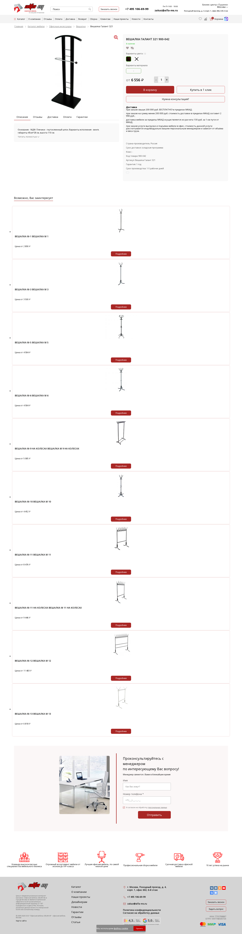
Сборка (93, 19)
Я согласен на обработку (146, 807)
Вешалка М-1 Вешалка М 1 (31, 236)
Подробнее (121, 253)
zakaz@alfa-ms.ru (166, 10)
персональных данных (157, 807)
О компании (34, 19)
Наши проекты (121, 19)
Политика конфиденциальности (142, 910)
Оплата (58, 19)
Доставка (70, 19)
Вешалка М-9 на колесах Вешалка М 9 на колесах (47, 448)
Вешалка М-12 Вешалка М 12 (33, 660)
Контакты (148, 19)
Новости (136, 19)
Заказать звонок (216, 902)
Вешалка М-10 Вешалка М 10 (33, 501)
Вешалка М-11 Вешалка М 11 (33, 554)
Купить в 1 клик (201, 90)
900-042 (142, 156)
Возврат (82, 19)
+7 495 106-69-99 (136, 9)
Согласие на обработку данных (141, 912)
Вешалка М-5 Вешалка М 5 (31, 342)
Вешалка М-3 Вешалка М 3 (31, 289)
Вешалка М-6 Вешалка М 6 (31, 395)
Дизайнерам (79, 902)
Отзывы (48, 19)
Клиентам (105, 19)
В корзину (150, 90)
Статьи (75, 922)
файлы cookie (121, 928)
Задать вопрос (216, 909)
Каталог (76, 887)
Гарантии (82, 116)
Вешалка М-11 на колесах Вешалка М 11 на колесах (48, 607)
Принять (139, 928)
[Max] (225, 20)
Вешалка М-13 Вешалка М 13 (33, 713)
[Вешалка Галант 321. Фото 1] (66, 109)
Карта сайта (21, 921)
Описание (22, 116)
